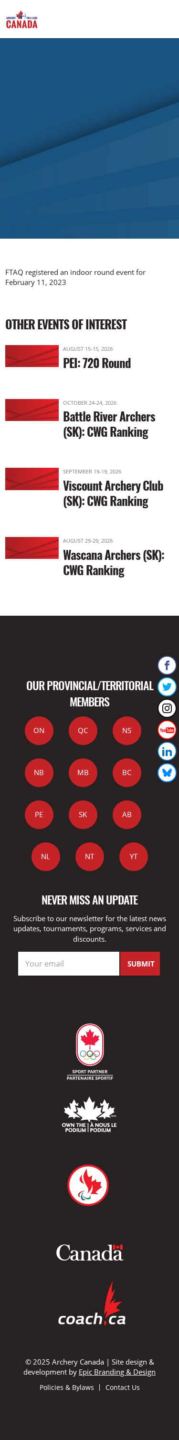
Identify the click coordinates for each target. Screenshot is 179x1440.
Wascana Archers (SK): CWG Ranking (113, 562)
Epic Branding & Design (117, 1372)
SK (83, 814)
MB (83, 772)
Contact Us (122, 1387)
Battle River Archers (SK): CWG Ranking (109, 423)
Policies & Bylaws (67, 1387)
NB (39, 772)
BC (126, 772)
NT (89, 856)
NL (45, 856)
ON (38, 730)
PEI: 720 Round (97, 362)
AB (127, 814)
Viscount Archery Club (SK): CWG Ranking (113, 492)
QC (83, 730)
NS (126, 730)
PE (39, 814)
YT (133, 856)
